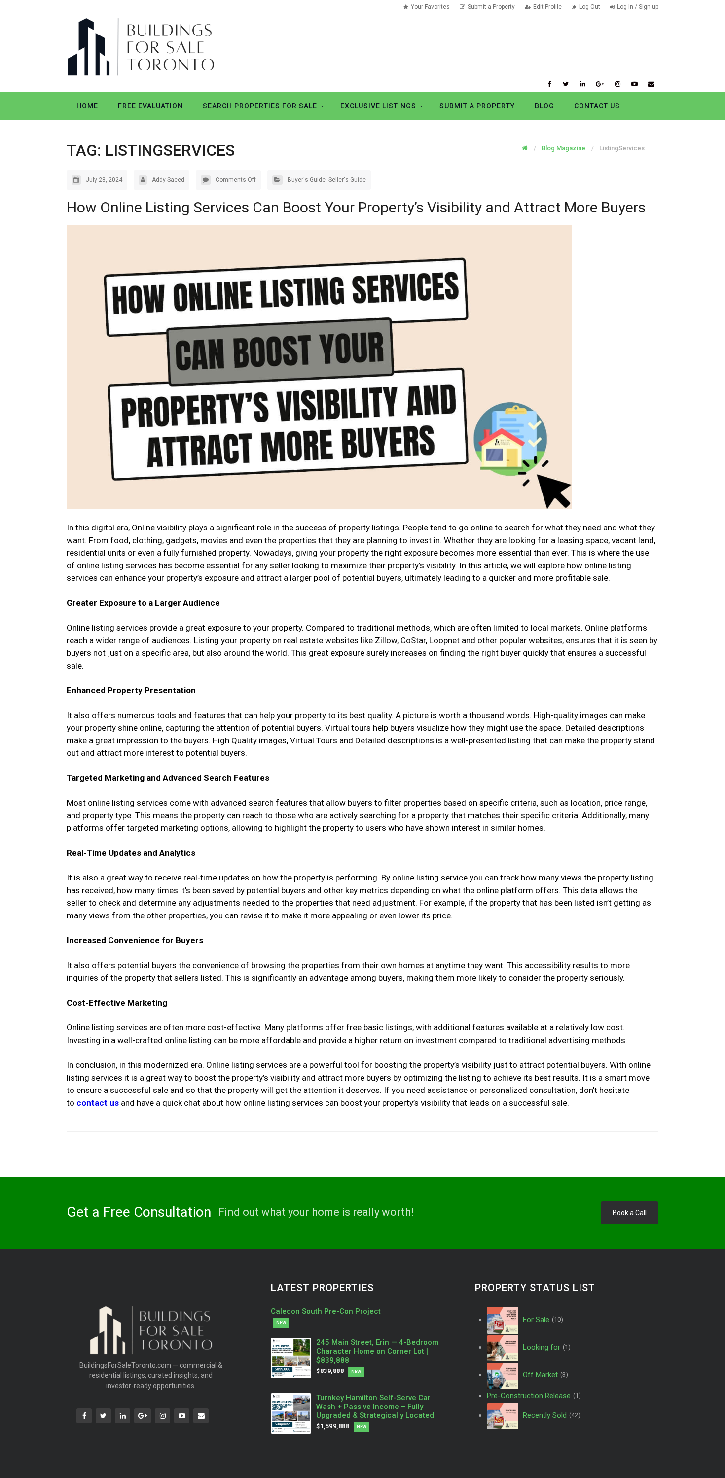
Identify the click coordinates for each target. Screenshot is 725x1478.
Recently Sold (550, 1415)
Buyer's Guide (307, 179)
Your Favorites (430, 6)
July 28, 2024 (104, 179)
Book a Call (630, 1213)
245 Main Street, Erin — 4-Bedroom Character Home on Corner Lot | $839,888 (377, 1351)
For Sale (542, 1319)
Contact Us (597, 106)
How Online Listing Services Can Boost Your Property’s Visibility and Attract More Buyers (356, 207)
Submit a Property (491, 6)
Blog (544, 106)
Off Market (544, 1375)
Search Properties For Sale (260, 106)
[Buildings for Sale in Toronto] (141, 46)
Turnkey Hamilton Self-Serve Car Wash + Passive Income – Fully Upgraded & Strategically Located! (376, 1406)
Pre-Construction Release (534, 1395)
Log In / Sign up (637, 6)
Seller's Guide (347, 179)
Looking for (546, 1347)
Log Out (589, 6)
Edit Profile (547, 6)
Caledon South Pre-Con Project (326, 1311)
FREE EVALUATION (150, 106)
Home (87, 106)
